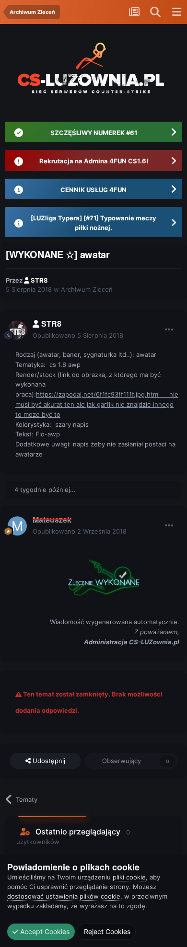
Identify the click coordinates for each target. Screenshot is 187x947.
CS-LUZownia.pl (154, 642)
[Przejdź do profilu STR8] (17, 330)
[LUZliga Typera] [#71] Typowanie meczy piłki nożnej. (93, 222)
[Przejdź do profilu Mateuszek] (17, 526)
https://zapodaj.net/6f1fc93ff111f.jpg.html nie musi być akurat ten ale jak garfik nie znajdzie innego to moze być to (96, 404)
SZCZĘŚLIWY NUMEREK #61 (93, 133)
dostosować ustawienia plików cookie (63, 896)
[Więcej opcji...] (169, 329)
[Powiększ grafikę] (97, 576)
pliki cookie (129, 877)
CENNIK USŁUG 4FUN (93, 190)
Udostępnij (48, 760)
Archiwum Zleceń (87, 289)
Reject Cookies (106, 931)
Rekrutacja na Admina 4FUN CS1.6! (93, 161)
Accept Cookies (44, 931)
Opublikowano (78, 335)
